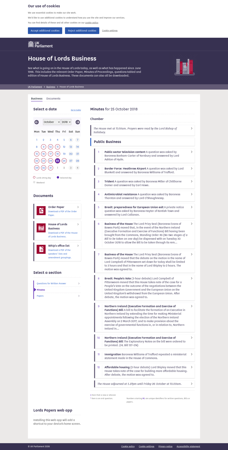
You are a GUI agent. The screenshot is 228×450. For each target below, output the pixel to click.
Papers (40, 296)
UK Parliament (35, 87)
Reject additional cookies (82, 30)
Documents (53, 98)
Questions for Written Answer (51, 283)
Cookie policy (128, 446)
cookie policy (91, 22)
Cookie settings (110, 30)
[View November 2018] (78, 122)
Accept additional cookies (45, 30)
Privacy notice (165, 446)
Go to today (76, 110)
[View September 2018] (37, 122)
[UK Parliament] (40, 44)
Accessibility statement (188, 446)
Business (50, 87)
